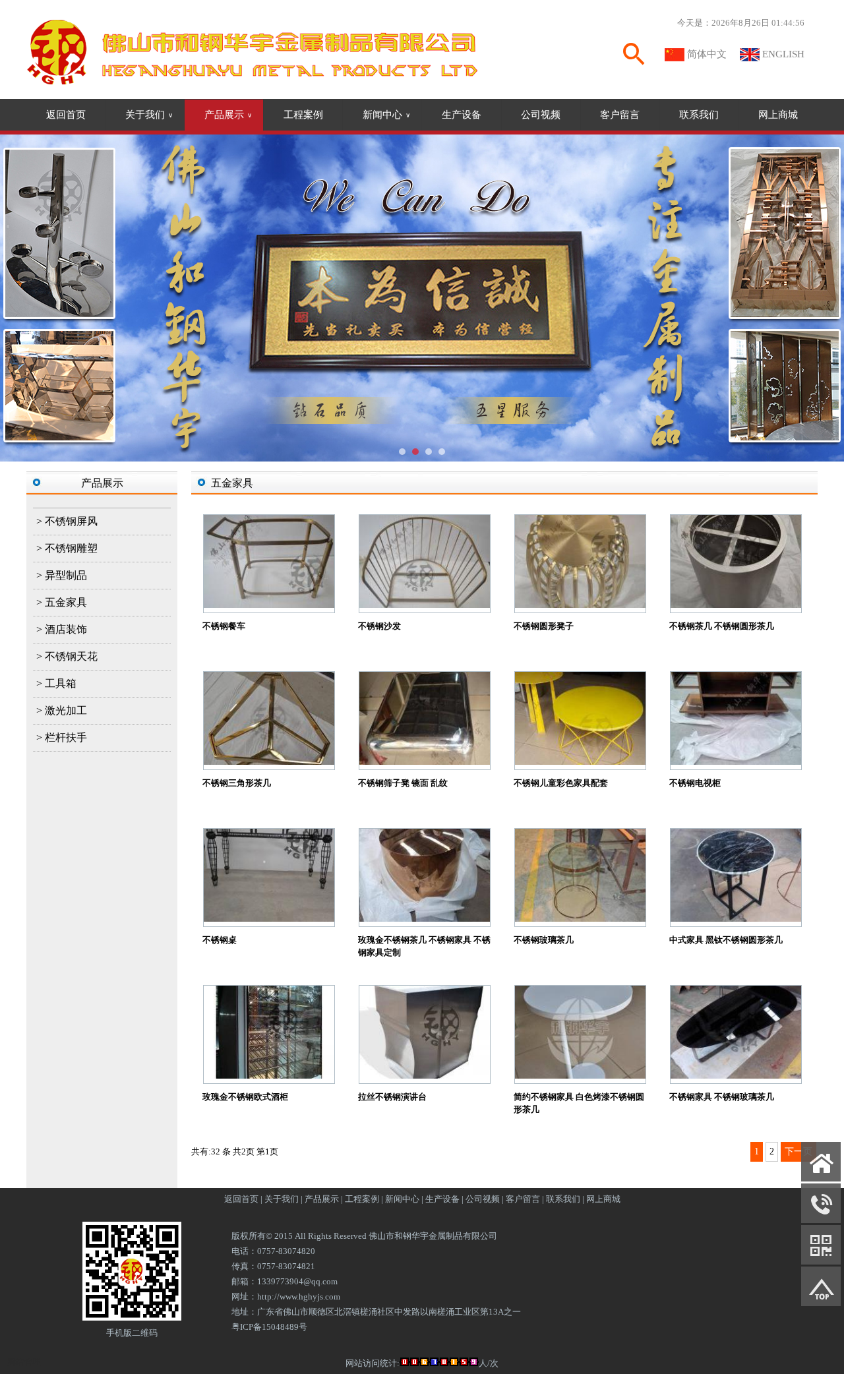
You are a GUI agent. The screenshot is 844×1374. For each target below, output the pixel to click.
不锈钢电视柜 (695, 783)
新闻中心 (386, 114)
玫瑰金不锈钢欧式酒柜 (245, 1097)
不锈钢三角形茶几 (236, 783)
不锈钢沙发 (379, 626)
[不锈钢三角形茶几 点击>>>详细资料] (269, 762)
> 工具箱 (56, 683)
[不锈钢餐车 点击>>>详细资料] (269, 605)
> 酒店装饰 (61, 629)
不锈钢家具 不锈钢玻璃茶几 (721, 1097)
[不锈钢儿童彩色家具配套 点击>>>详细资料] (580, 762)
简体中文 (707, 54)
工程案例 (303, 114)
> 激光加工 (61, 710)
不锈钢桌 (219, 940)
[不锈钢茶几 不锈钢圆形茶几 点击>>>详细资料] (736, 605)
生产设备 (461, 114)
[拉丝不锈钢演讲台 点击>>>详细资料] (424, 1076)
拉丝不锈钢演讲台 (392, 1097)
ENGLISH (783, 54)
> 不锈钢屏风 (67, 521)
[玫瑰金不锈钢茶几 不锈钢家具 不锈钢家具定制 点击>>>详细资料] (424, 919)
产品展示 (228, 114)
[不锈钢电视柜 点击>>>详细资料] (736, 762)
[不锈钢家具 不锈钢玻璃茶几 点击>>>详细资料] (736, 1076)
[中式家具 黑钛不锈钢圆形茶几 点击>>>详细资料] (736, 919)
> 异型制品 (61, 575)
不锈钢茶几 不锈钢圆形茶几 (721, 626)
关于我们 (149, 114)
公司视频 (540, 114)
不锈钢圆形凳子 (544, 626)
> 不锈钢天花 (67, 656)
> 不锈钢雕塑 (67, 548)
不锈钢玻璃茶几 (544, 940)
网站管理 (24, 1362)
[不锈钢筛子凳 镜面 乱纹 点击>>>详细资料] (424, 762)
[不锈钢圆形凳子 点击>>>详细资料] (580, 605)
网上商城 (778, 114)
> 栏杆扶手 (61, 737)
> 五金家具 (61, 602)
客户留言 (620, 114)
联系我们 (699, 114)
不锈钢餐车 (223, 626)
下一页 (798, 1151)
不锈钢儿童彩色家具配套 (561, 783)
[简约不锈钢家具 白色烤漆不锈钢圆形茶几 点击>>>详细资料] (580, 1076)
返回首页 (66, 114)
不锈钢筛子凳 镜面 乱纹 (403, 783)
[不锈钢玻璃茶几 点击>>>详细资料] (580, 919)
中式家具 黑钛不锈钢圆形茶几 (726, 940)
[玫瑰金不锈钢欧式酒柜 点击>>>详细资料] (269, 1076)
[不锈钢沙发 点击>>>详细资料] (424, 605)
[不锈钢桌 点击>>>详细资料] (269, 919)
